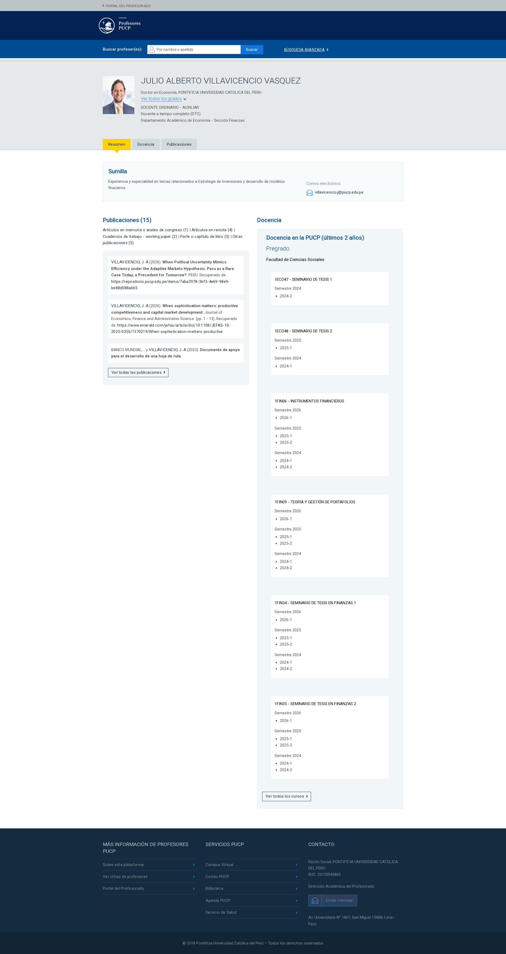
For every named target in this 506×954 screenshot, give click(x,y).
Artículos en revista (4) (212, 230)
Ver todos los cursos (285, 796)
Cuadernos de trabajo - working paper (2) (140, 236)
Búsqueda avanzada (304, 50)
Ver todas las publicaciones (136, 372)
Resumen (116, 144)
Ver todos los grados (161, 98)
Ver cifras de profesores (125, 876)
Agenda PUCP (218, 900)
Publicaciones (179, 144)
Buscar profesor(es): (122, 49)
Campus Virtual (219, 864)
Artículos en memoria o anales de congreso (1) (145, 230)
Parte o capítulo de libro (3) (205, 236)
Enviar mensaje (339, 900)
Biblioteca (214, 888)
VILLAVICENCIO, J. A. (130, 262)
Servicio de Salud (221, 912)
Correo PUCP (217, 876)
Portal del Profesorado (128, 6)
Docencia (146, 144)
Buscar (252, 49)
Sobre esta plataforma (123, 864)
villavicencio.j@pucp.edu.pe (339, 192)
